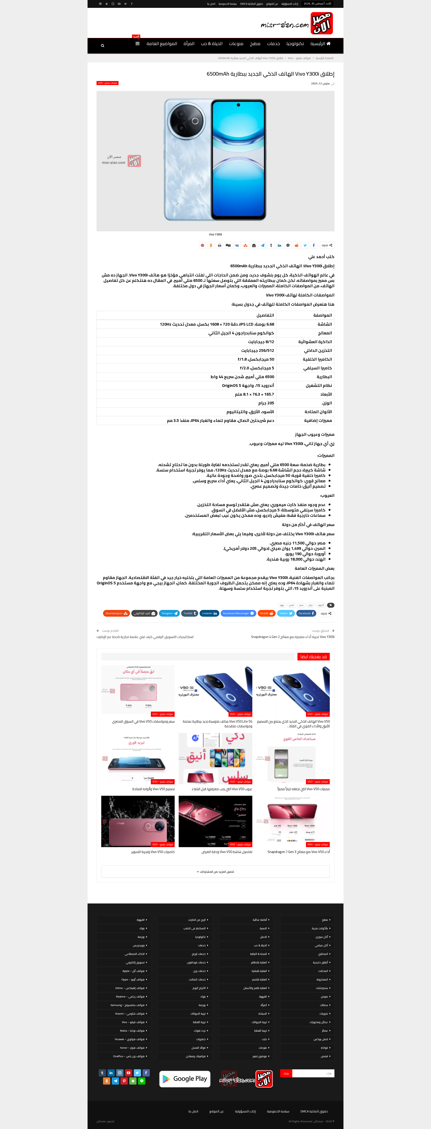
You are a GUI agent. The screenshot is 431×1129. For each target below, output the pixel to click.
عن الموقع (272, 3)
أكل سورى (321, 936)
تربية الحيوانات (259, 1022)
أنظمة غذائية (260, 919)
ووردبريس (139, 945)
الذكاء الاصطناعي (135, 953)
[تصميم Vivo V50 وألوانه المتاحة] (138, 758)
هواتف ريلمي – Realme (130, 996)
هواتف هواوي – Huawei (130, 1039)
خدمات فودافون (196, 962)
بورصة (202, 1005)
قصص (324, 1056)
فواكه (324, 1047)
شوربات (323, 1013)
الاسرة (263, 928)
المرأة (189, 43)
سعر (301, 605)
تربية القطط (260, 1030)
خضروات (201, 1039)
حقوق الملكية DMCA (251, 3)
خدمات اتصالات (197, 979)
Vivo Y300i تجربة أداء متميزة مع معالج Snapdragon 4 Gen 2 (292, 637)
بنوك (203, 996)
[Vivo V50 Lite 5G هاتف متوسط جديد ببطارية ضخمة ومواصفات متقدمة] (215, 691)
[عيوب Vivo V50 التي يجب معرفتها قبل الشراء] (215, 758)
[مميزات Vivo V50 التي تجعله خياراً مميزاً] (293, 758)
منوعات (236, 43)
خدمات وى (199, 970)
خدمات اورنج (199, 953)
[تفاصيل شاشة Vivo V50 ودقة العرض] (215, 821)
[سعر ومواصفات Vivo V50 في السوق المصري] (138, 691)
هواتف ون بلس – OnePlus (129, 1056)
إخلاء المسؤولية (289, 3)
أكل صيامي (321, 945)
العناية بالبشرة (259, 970)
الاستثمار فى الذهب (194, 928)
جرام (311, 605)
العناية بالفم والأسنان (255, 988)
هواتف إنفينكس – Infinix (130, 988)
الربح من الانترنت (197, 919)
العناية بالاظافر (259, 962)
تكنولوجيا (295, 43)
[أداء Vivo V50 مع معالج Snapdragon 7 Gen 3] (293, 821)
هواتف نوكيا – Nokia (132, 1030)
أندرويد (321, 605)
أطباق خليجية (320, 962)
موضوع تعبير (260, 1056)
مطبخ (255, 43)
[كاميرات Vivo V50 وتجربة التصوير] (138, 821)
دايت (264, 1039)
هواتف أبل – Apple (134, 970)
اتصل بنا (211, 3)
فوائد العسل (198, 1047)
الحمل (263, 936)
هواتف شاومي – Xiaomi (130, 1013)
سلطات (324, 1005)
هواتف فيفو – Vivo (107, 83)
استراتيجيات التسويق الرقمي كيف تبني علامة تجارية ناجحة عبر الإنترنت (145, 637)
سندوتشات (322, 988)
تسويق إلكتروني (135, 962)
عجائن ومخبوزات (319, 1022)
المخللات (323, 970)
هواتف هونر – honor (132, 1047)
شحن (291, 605)
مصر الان (101, 1121)
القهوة (263, 996)
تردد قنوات (200, 1030)
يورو (282, 605)
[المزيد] (137, 43)
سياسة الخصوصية (228, 3)
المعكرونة (322, 979)
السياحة (262, 1013)
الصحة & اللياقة (258, 953)
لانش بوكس (321, 1039)
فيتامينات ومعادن (196, 1056)
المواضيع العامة (162, 43)
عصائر (325, 1030)
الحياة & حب (211, 43)
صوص (324, 996)
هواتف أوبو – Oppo (133, 979)
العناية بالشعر (259, 979)
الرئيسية (317, 43)
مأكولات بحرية (320, 928)
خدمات (273, 43)
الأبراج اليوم (199, 988)
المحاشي (323, 953)
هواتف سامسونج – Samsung (127, 1005)
